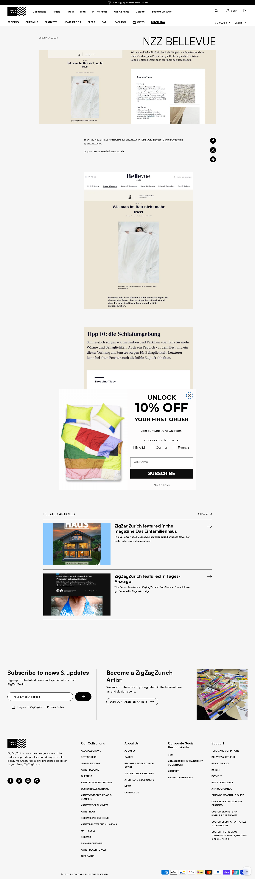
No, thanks (162, 485)
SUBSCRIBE (161, 473)
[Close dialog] (189, 395)
